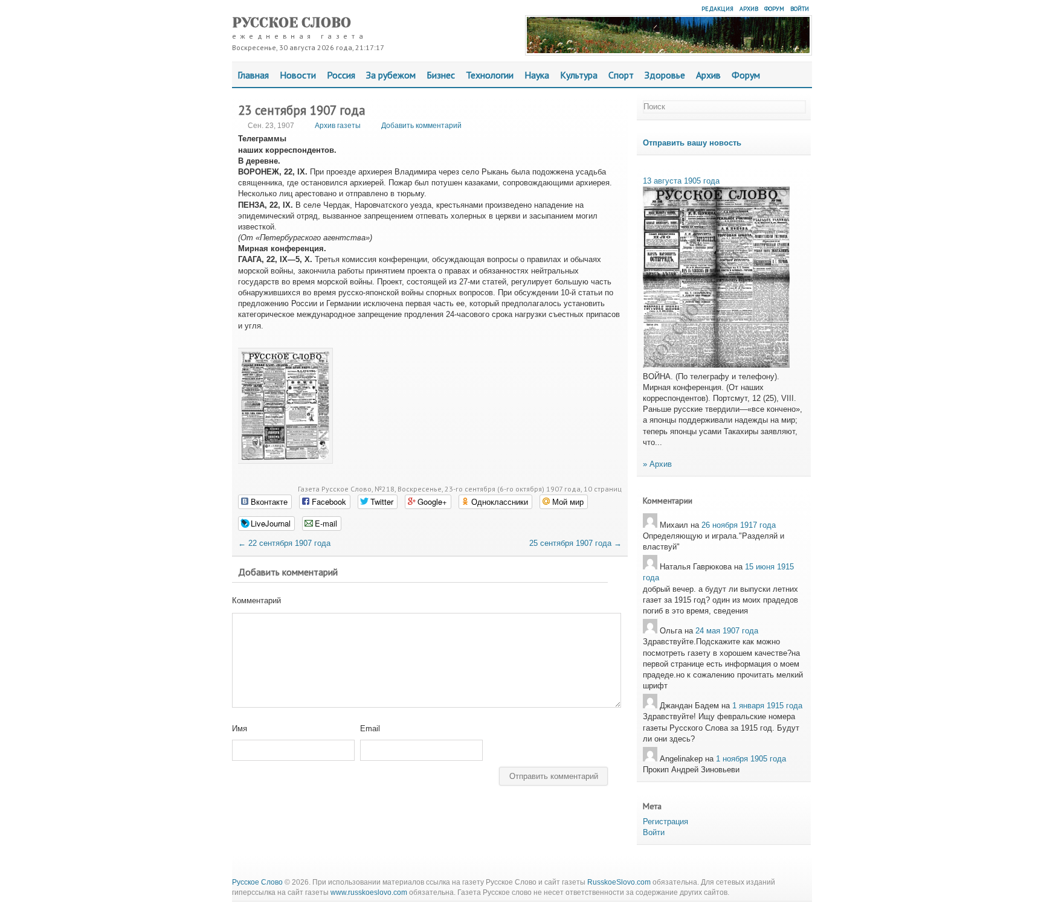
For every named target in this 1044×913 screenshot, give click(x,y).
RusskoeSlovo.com (619, 882)
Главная (253, 75)
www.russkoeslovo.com (368, 892)
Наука (536, 75)
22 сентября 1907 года (284, 543)
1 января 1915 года (767, 705)
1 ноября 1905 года (751, 758)
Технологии (490, 75)
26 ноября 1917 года (738, 525)
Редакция (717, 9)
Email (370, 728)
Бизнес (441, 75)
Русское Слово (291, 22)
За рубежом (391, 75)
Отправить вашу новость (692, 142)
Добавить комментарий (421, 125)
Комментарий (256, 600)
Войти (799, 9)
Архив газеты (338, 125)
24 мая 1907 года (726, 630)
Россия (341, 75)
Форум (774, 9)
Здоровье (665, 75)
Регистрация (665, 821)
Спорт (621, 75)
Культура (579, 75)
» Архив (657, 464)
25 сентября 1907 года (575, 543)
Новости (298, 75)
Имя (239, 728)
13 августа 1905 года (681, 180)
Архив (749, 9)
